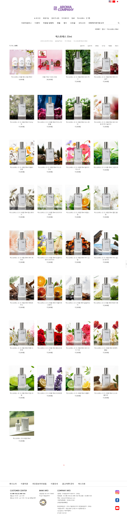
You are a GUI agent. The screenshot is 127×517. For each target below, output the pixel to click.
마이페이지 (65, 18)
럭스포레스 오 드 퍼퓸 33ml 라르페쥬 (50, 393)
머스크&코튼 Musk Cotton (80, 41)
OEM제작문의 (94, 23)
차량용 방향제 (48, 23)
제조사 (116, 45)
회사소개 (13, 484)
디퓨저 (37, 23)
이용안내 (54, 484)
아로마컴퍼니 (26, 23)
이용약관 (24, 484)
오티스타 (82, 23)
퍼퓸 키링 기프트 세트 (49, 77)
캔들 (58, 23)
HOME (97, 29)
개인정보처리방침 (39, 484)
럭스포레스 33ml (112, 29)
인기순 (103, 45)
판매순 (97, 45)
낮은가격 (82, 45)
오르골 (72, 23)
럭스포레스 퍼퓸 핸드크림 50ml (21, 77)
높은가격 (90, 45)
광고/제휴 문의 (68, 484)
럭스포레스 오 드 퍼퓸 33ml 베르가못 (106, 303)
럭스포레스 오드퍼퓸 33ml (21, 438)
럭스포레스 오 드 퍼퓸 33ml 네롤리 (77, 393)
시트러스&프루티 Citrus (46, 41)
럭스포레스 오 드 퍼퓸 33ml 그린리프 (106, 167)
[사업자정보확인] (62, 502)
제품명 (110, 45)
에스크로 (81, 484)
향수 (65, 23)
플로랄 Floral (58, 41)
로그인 (38, 18)
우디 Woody (68, 41)
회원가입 (46, 18)
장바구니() (55, 18)
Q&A (73, 18)
